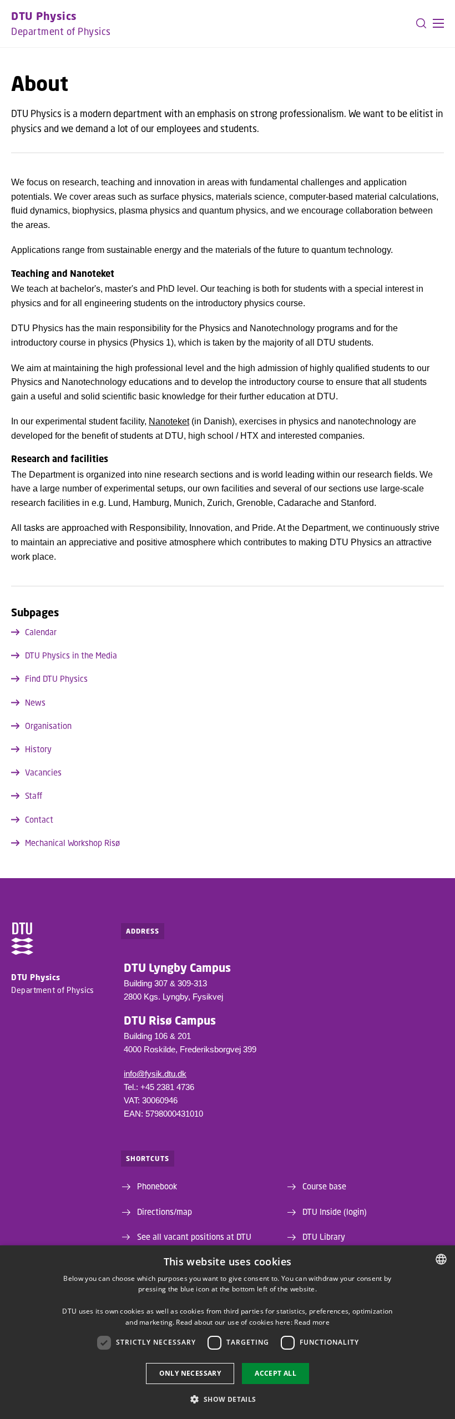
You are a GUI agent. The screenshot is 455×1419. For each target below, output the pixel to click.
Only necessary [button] (190, 1373)
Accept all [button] (275, 1373)
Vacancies (43, 772)
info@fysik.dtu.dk (155, 1073)
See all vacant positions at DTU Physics (194, 1243)
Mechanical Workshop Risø (72, 843)
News (35, 702)
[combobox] (441, 1259)
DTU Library (323, 1236)
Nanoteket (169, 421)
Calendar (41, 632)
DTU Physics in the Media (71, 655)
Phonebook (157, 1186)
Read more (312, 1322)
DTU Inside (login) (334, 1212)
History (38, 749)
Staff (33, 795)
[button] (438, 23)
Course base (324, 1186)
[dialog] (227, 1332)
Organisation (48, 726)
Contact (39, 819)
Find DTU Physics (56, 678)
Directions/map (164, 1212)
